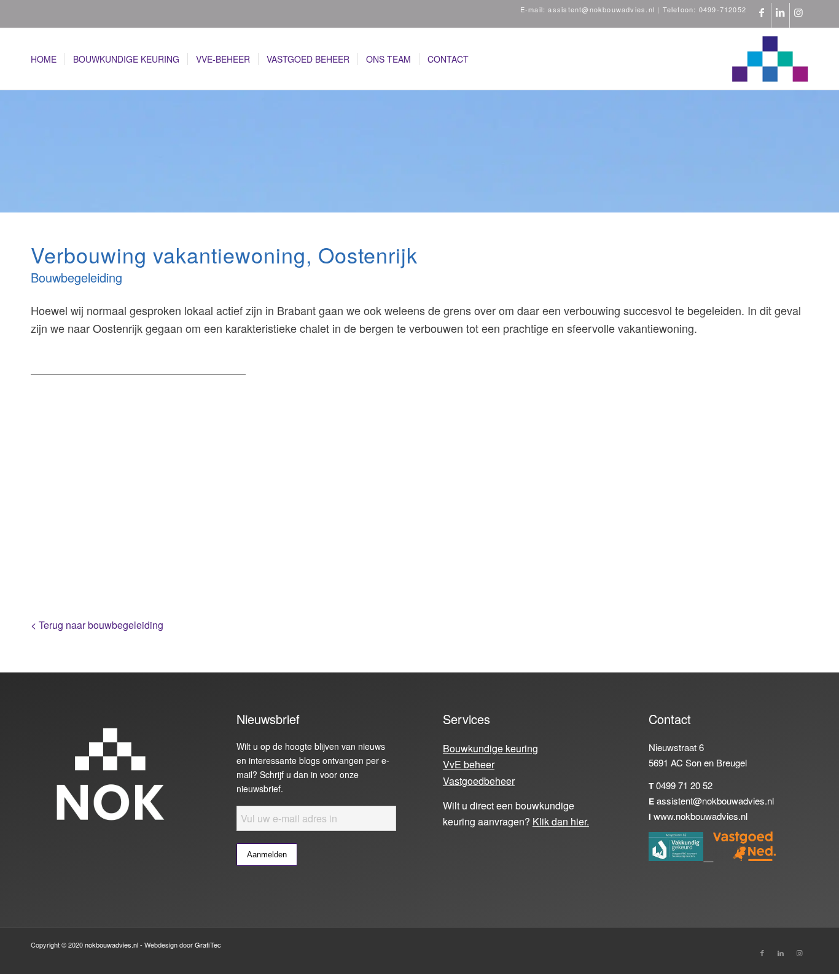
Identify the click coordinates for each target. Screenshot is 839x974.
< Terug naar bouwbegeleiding (97, 625)
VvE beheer (468, 764)
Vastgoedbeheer (479, 781)
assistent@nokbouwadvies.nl (601, 9)
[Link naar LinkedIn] (780, 15)
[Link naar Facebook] (762, 15)
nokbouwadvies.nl (111, 944)
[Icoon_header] (770, 59)
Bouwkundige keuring (490, 748)
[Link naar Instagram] (799, 15)
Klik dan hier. (561, 821)
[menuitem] (43, 59)
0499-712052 (722, 9)
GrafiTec (208, 944)
